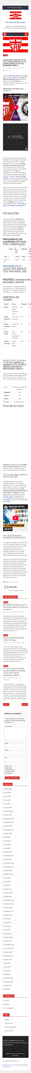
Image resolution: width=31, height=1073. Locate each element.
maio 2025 (8, 844)
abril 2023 (7, 930)
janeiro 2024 (8, 896)
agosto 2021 (8, 985)
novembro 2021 (9, 978)
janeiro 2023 (8, 941)
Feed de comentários (11, 1027)
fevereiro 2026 (9, 811)
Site (6, 757)
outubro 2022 (8, 952)
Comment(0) (8, 70)
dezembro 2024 (9, 863)
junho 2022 (8, 967)
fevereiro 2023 (9, 937)
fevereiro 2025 (9, 855)
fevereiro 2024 (9, 892)
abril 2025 (7, 848)
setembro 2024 (9, 874)
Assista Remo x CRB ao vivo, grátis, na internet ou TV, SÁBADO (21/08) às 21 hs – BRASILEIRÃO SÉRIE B (25, 704)
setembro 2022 (9, 955)
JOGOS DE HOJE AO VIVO (10, 1042)
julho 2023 (8, 918)
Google (13, 464)
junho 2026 (8, 796)
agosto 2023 (8, 915)
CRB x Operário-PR (17, 75)
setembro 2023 (9, 911)
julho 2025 (8, 837)
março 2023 (8, 933)
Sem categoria (9, 1008)
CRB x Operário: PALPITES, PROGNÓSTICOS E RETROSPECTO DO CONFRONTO (7, 704)
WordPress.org (9, 1030)
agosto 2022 (8, 959)
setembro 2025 (9, 829)
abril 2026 (7, 803)
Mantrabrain (15, 1055)
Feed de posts (9, 1023)
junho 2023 (8, 922)
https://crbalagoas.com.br (16, 590)
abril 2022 (7, 974)
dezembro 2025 (9, 818)
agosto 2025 (8, 833)
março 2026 (8, 807)
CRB (17, 81)
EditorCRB (21, 68)
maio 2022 (8, 970)
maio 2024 (8, 881)
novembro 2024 (9, 867)
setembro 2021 (9, 981)
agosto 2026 (8, 789)
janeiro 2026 (8, 815)
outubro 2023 (8, 907)
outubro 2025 (8, 826)
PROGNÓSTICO (12, 266)
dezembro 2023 (9, 900)
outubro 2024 (8, 870)
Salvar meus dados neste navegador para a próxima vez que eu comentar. (10, 769)
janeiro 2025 (8, 859)
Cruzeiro (12, 176)
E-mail (7, 750)
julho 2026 (8, 792)
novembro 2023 (9, 904)
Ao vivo (5, 55)
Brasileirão (11, 77)
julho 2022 (8, 963)
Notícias (7, 1004)
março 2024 (8, 889)
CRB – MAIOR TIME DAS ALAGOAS (15, 22)
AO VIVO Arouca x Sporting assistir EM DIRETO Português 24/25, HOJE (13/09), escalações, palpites (14, 671)
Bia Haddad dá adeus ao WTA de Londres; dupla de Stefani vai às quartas (15, 607)
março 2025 (8, 852)
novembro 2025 (9, 822)
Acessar (7, 1019)
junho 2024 (8, 878)
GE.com (19, 464)
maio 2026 (8, 800)
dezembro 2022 (9, 944)
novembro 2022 (9, 948)
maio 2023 (8, 926)
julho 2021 (7, 989)
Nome (7, 743)
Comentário (8, 726)
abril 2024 (7, 885)
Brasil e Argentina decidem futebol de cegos (13, 639)
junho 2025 (8, 841)
